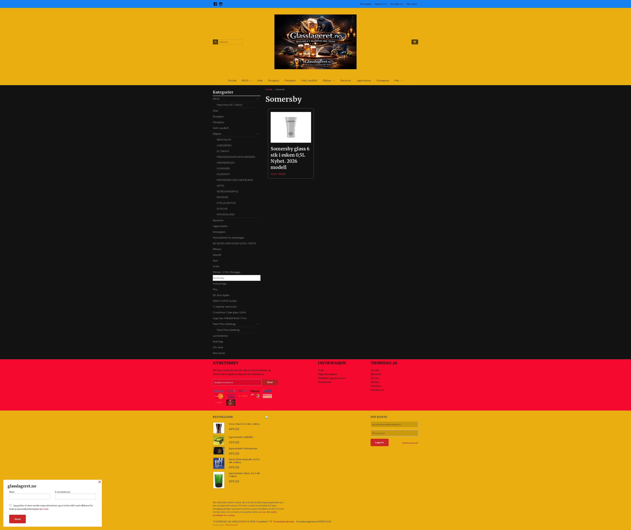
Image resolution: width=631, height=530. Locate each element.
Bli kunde (376, 373)
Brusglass (273, 80)
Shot (215, 260)
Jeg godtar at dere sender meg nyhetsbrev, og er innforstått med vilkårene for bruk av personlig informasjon (51, 507)
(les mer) (44, 508)
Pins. (215, 289)
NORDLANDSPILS (227, 191)
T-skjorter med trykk (225, 306)
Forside (232, 80)
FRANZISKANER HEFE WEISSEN (236, 156)
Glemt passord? (410, 442)
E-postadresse (62, 491)
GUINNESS (223, 168)
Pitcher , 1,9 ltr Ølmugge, (227, 272)
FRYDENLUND (225, 214)
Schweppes (382, 80)
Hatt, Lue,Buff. (309, 80)
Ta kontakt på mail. (283, 521)
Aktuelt (375, 381)
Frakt (321, 370)
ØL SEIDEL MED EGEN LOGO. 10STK (234, 243)
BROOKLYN (224, 139)
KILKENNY (223, 174)
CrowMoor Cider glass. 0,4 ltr (229, 312)
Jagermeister (363, 80)
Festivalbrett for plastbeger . (229, 237)
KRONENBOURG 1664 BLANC (235, 179)
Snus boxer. (219, 352)
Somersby (218, 277)
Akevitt (217, 254)
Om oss (375, 377)
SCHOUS (222, 208)
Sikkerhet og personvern (331, 377)
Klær (260, 80)
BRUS (245, 80)
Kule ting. (218, 341)
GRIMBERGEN (225, 162)
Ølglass (327, 80)
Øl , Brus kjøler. (221, 295)
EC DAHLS (223, 151)
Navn (11, 491)
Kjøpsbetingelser (327, 373)
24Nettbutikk (231, 525)
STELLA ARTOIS (226, 202)
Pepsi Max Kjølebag (224, 323)
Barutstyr (345, 80)
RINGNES (222, 197)
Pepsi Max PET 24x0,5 (229, 104)
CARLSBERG (224, 145)
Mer (396, 80)
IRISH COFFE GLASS (225, 300)
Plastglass (290, 80)
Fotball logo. (220, 283)
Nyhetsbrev (324, 381)
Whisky (217, 249)
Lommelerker (220, 335)
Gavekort (376, 385)
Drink (216, 266)
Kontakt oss (377, 389)
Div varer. (218, 347)
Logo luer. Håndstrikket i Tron (229, 318)
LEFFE (220, 185)
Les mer (263, 512)
